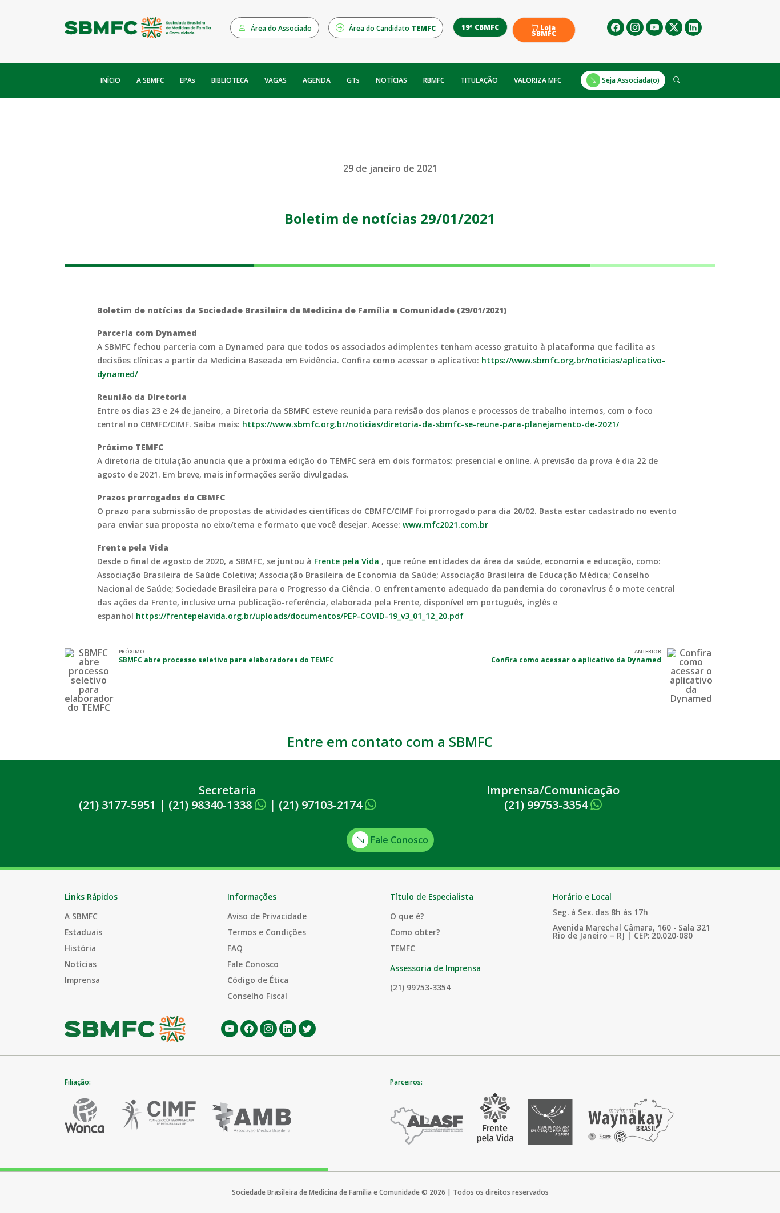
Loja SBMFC (544, 31)
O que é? (407, 916)
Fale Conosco (398, 840)
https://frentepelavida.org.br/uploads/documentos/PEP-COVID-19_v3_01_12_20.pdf (300, 615)
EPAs (187, 80)
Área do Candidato (391, 28)
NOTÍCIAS (391, 80)
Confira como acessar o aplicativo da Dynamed (576, 660)
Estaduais (83, 932)
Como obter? (415, 932)
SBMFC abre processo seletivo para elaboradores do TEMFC (226, 660)
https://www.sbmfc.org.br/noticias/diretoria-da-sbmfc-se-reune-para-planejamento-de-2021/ (430, 424)
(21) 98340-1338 (211, 804)
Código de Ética (257, 980)
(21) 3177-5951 (117, 804)
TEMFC (402, 948)
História (80, 948)
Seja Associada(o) (630, 80)
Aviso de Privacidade (267, 916)
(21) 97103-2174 (322, 804)
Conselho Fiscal (257, 995)
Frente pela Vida (346, 561)
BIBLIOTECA (229, 80)
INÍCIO (110, 80)
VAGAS (275, 80)
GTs (353, 80)
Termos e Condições (266, 932)
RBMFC (433, 80)
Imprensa (82, 980)
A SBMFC (150, 80)
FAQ (235, 948)
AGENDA (317, 80)
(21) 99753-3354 (547, 804)
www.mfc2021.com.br (445, 524)
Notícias (81, 964)
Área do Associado (280, 28)
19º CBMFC (480, 27)
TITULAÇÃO (479, 80)
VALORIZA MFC (537, 80)
